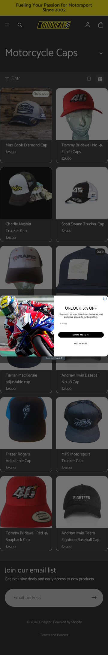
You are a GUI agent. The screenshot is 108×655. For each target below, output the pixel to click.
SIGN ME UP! (81, 335)
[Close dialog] (104, 298)
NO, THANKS (81, 343)
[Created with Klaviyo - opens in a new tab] (54, 358)
